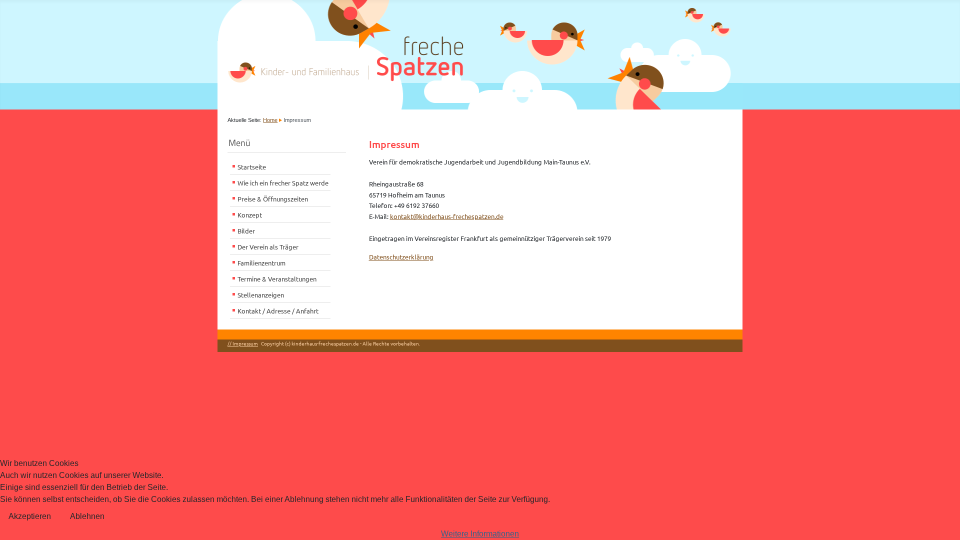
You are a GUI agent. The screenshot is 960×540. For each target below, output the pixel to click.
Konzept (250, 214)
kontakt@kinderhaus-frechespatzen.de (447, 216)
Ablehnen (87, 516)
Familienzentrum (262, 262)
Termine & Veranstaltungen (277, 278)
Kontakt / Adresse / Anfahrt (278, 310)
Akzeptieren (29, 516)
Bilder (246, 230)
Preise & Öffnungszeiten (273, 198)
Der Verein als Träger (268, 246)
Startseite (252, 166)
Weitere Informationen (480, 534)
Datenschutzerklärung (401, 256)
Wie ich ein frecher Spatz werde (283, 182)
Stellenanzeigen (261, 294)
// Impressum (243, 343)
